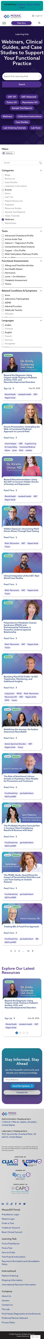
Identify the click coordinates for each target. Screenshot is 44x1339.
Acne (7, 295)
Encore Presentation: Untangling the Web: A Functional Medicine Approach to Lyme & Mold (22, 429)
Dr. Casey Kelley (11, 447)
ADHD (8, 302)
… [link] (23, 951)
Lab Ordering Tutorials (15, 127)
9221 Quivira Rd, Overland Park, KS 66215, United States (19, 1136)
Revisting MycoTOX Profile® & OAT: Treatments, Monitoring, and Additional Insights (21, 679)
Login (37, 15)
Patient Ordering (10, 1275)
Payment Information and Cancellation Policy (21, 1263)
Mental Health (10, 394)
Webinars (7, 116)
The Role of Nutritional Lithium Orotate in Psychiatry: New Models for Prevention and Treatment (21, 778)
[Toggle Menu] (4, 23)
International (9, 1270)
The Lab (6, 1309)
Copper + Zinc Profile (15, 250)
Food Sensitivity (11, 793)
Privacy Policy (8, 1322)
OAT (35, 394)
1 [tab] (16, 1032)
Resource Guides (13, 208)
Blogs (7, 175)
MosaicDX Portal (11, 1209)
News (8, 193)
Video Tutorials (12, 215)
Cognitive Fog (30, 444)
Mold (21, 450)
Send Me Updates (21, 1086)
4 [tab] (27, 1032)
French (8, 336)
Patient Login (8, 1219)
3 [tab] (23, 1032)
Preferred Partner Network (15, 1318)
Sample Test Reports (22, 108)
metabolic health (24, 394)
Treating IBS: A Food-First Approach (21, 926)
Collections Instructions (29, 116)
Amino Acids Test (13, 239)
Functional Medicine (27, 447)
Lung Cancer (9, 693)
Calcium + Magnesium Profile (19, 243)
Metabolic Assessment (16, 280)
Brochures (10, 178)
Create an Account (11, 1227)
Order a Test (8, 1223)
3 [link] (19, 951)
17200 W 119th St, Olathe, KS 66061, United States (19, 1124)
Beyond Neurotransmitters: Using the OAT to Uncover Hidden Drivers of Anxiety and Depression (21, 481)
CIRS (20, 444)
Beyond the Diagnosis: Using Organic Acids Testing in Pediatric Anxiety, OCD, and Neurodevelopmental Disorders (20, 378)
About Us (6, 1296)
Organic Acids (10, 398)
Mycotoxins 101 (30, 102)
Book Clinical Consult (12, 1232)
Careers (5, 1300)
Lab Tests (35, 127)
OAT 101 (12, 96)
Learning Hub (9, 1238)
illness (7, 450)
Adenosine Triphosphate (17, 299)
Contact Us (22, 1092)
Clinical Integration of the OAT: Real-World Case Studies (22, 576)
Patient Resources (14, 201)
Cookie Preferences (23, 1336)
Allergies (9, 313)
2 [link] (15, 951)
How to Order (8, 1252)
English (8, 332)
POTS (7, 700)
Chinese (9, 328)
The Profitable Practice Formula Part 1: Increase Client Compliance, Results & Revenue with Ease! (22, 828)
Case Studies (22, 122)
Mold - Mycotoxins (12, 543)
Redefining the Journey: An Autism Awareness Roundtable (21, 730)
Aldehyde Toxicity (13, 310)
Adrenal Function (13, 306)
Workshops (10, 223)
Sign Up (8, 388)
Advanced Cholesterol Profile (19, 235)
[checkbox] (3, 190)
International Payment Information (19, 1284)
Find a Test (7, 1248)
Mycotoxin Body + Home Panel (28, 6)
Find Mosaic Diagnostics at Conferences (21, 1313)
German (9, 340)
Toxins (8, 284)
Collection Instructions (16, 186)
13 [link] (28, 951)
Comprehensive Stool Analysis (20, 246)
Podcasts (9, 204)
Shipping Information (12, 1280)
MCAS (19, 693)
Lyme (14, 450)
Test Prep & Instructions (13, 1256)
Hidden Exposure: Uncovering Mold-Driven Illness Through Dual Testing (21, 529)
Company (7, 1291)
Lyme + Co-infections (15, 276)
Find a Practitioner (11, 1243)
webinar (29, 450)
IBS (37, 939)
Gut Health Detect (14, 269)
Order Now (21, 23)
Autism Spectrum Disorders (15, 744)
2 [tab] (20, 1032)
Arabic (8, 325)
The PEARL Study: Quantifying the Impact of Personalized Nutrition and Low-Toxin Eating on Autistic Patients (22, 878)
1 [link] (11, 951)
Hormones (10, 272)
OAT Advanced (28, 96)
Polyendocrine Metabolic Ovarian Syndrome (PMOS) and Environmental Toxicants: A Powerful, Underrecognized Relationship (20, 627)
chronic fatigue (10, 444)
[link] (33, 951)
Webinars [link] (9, 153)
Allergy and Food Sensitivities (19, 265)
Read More (9, 437)
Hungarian (10, 343)
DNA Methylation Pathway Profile (21, 254)
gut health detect (26, 793)
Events (8, 189)
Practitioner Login (10, 1214)
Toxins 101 (11, 102)
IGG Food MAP (10, 797)
